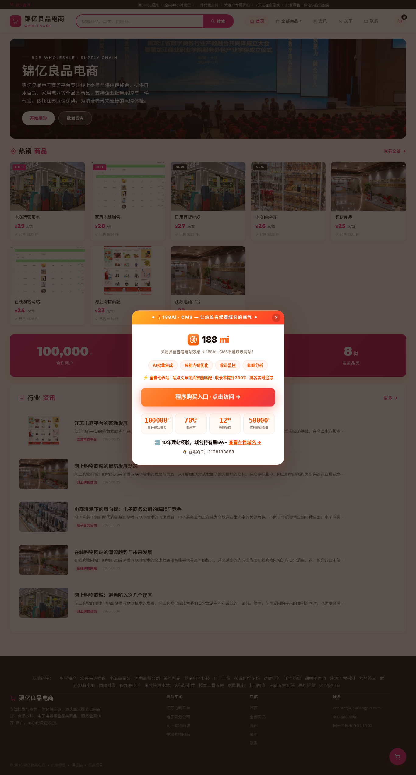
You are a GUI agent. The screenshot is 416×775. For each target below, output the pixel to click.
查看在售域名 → (245, 443)
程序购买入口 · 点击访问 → (208, 396)
